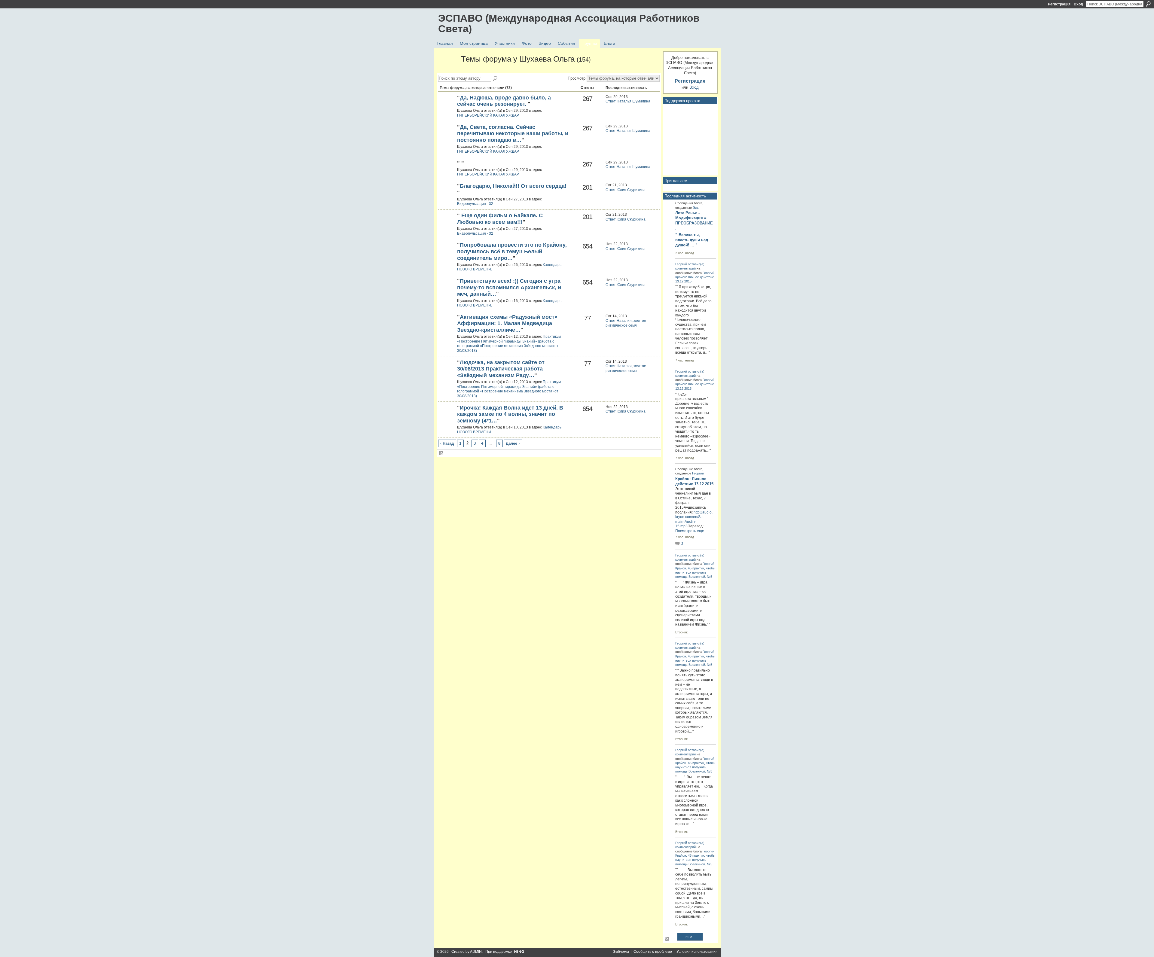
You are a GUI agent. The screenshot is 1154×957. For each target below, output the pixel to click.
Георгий (681, 264)
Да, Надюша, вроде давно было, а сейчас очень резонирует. (504, 101)
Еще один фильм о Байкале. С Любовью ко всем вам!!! (500, 218)
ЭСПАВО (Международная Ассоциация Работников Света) (569, 23)
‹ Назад (447, 443)
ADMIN (476, 951)
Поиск (1148, 4)
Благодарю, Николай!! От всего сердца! (513, 186)
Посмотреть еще (689, 531)
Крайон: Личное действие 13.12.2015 (694, 481)
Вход (1078, 4)
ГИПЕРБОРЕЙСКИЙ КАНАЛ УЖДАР (488, 115)
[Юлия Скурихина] (447, 108)
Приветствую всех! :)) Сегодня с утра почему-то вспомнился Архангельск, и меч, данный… (509, 287)
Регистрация (1059, 4)
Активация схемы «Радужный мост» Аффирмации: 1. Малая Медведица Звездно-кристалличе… (508, 323)
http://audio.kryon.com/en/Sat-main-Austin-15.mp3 (694, 519)
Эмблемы (621, 951)
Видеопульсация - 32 (475, 204)
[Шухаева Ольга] (447, 70)
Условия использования (697, 951)
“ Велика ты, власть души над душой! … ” (691, 240)
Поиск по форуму (495, 78)
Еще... (690, 937)
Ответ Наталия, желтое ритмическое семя (626, 323)
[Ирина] (447, 255)
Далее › (513, 443)
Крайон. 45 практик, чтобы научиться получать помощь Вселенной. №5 (695, 572)
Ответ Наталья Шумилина (628, 101)
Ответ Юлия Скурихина (626, 190)
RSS (441, 453)
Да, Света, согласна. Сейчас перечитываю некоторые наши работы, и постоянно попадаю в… (512, 133)
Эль (696, 207)
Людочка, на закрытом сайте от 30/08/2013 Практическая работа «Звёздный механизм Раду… (501, 368)
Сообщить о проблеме (652, 951)
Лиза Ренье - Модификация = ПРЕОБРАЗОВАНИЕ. (694, 220)
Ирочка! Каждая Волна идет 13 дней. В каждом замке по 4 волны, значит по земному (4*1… (510, 414)
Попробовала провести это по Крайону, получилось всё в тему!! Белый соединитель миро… (512, 251)
